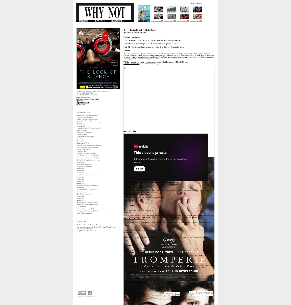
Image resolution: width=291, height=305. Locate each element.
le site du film (81, 104)
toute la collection (196, 4)
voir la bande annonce (83, 97)
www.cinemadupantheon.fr (154, 295)
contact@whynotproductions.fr (87, 296)
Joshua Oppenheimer (137, 32)
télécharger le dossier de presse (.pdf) (88, 99)
